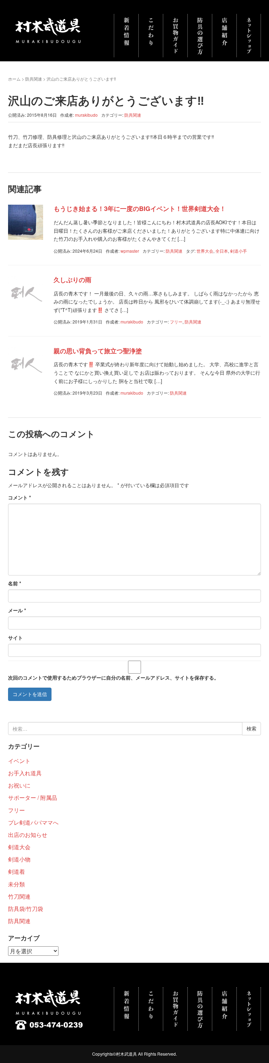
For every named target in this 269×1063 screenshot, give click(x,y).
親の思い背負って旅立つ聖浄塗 (98, 350)
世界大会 (204, 251)
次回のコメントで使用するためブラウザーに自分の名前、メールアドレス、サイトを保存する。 (113, 677)
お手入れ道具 (25, 773)
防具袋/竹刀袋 (25, 909)
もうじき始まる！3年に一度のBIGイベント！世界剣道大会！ (140, 208)
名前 (14, 583)
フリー (176, 322)
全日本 (221, 251)
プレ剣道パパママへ (33, 822)
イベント (19, 761)
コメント (19, 497)
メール (17, 610)
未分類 (16, 884)
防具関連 (33, 79)
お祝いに (19, 785)
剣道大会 (19, 847)
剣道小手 (238, 251)
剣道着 (16, 871)
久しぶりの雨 (72, 279)
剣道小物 (19, 859)
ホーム (14, 79)
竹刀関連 (19, 896)
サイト (15, 637)
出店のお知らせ (27, 835)
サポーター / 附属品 (32, 797)
